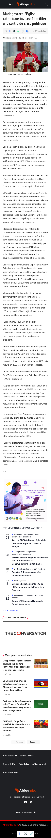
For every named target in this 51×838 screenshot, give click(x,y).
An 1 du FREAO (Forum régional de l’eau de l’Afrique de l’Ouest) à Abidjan (29, 543)
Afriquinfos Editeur (10, 38)
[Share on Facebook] (10, 31)
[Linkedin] (25, 802)
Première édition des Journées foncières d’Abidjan (26, 574)
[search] (46, 4)
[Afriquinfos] (25, 4)
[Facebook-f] (20, 802)
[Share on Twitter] (14, 31)
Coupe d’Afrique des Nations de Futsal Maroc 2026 (27, 603)
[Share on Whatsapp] (18, 31)
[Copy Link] (23, 31)
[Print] (27, 31)
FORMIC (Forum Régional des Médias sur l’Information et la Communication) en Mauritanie (30, 560)
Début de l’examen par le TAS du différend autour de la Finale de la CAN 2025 (28, 587)
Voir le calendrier (10, 610)
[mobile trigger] (5, 4)
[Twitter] (31, 802)
